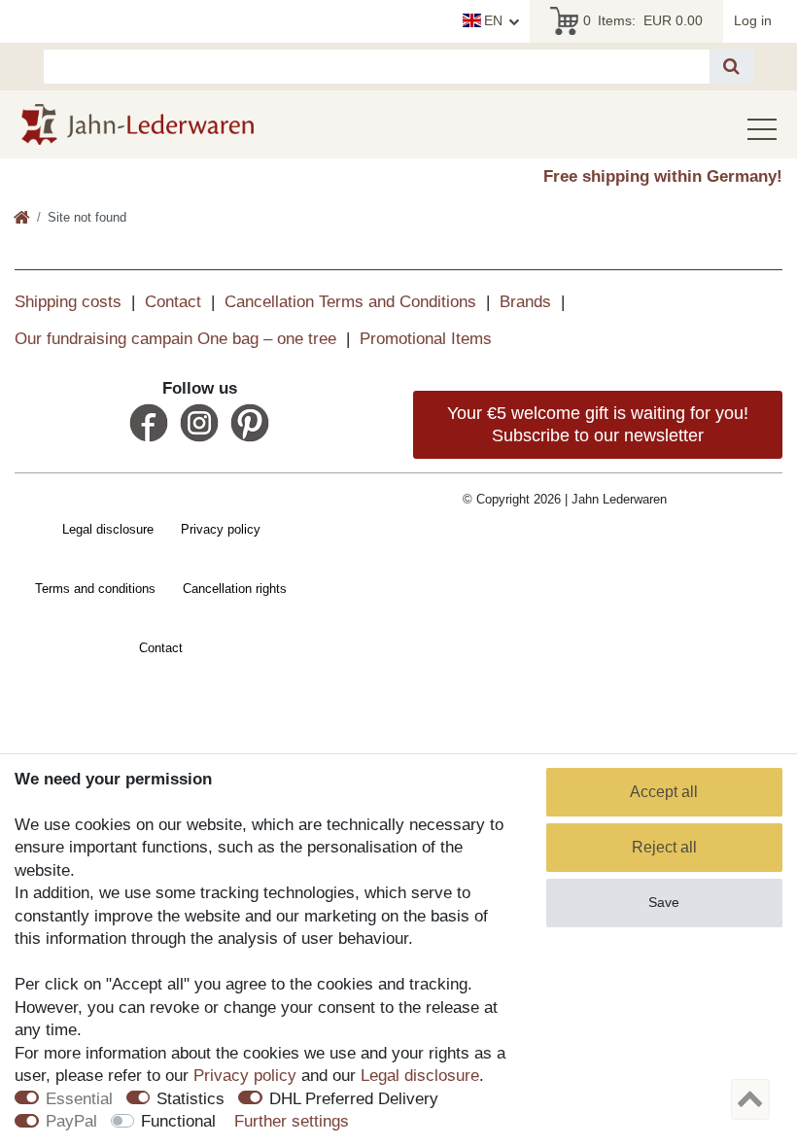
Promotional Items (426, 339)
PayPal (71, 1121)
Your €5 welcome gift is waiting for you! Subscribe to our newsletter (597, 424)
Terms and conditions (95, 588)
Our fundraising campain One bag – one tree (175, 339)
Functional (178, 1121)
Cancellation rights (235, 588)
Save (663, 902)
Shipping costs (68, 302)
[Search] (731, 67)
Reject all (664, 847)
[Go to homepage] (22, 219)
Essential (79, 1099)
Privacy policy (220, 529)
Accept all (664, 791)
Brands (525, 302)
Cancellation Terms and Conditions (350, 302)
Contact (173, 302)
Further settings (291, 1121)
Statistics (190, 1099)
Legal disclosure (108, 529)
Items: (643, 20)
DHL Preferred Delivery (353, 1099)
